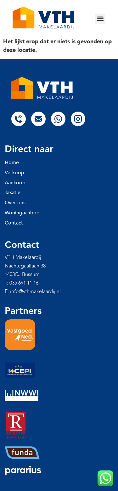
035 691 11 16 (23, 283)
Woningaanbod (22, 212)
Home (12, 162)
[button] (100, 19)
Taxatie (12, 192)
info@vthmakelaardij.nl (35, 291)
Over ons (15, 202)
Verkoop (14, 172)
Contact (14, 222)
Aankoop (15, 182)
